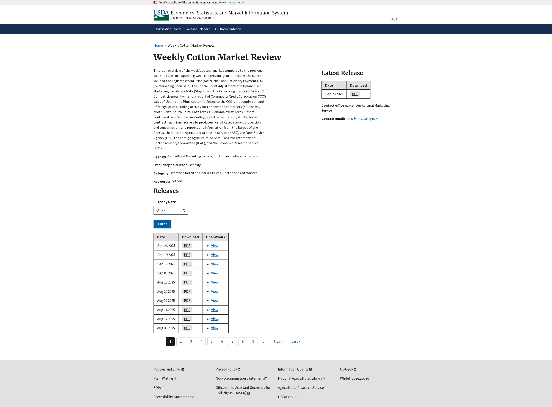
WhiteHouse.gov (352, 378)
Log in (394, 18)
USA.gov (346, 369)
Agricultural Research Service (301, 387)
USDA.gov (285, 396)
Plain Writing (163, 378)
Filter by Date (165, 202)
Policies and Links (167, 369)
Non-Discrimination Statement (240, 378)
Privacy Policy (226, 369)
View (214, 245)
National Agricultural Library (300, 378)
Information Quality (293, 369)
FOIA (157, 387)
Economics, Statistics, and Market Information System (229, 13)
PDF (186, 245)
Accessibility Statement (172, 396)
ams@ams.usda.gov (361, 118)
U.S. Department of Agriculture (192, 18)
